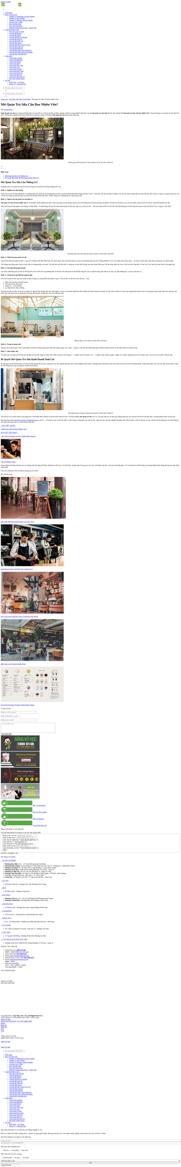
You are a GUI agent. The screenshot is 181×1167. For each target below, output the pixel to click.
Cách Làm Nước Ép (16, 116)
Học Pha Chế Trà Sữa (16, 74)
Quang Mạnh (8, 152)
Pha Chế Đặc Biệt (15, 67)
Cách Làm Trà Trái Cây (17, 120)
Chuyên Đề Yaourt (15, 86)
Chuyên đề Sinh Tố (15, 82)
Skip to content (6, 45)
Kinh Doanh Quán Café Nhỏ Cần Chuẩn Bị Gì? (17, 612)
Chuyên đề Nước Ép (16, 84)
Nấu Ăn (6, 24)
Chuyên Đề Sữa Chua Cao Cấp (19, 88)
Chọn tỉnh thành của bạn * (11, 891)
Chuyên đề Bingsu (15, 76)
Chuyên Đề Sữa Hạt (16, 91)
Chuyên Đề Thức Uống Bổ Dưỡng (21, 95)
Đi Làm (17, 31)
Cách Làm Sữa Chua (16, 108)
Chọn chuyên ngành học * (11, 883)
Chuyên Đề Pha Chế (12, 73)
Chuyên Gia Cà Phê (16, 65)
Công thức (8, 99)
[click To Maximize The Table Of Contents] (2, 209)
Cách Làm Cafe (14, 110)
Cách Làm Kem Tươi (16, 114)
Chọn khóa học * (8, 885)
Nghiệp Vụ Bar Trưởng (17, 61)
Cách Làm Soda (14, 106)
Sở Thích (26, 31)
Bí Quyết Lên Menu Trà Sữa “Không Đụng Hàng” (18, 748)
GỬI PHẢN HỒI (6, 777)
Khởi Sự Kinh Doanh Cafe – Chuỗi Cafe (22, 71)
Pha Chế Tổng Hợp (15, 69)
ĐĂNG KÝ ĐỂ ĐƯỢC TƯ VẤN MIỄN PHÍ (16, 1064)
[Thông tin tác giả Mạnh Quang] (11, 501)
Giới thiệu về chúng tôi (8, 1017)
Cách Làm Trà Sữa (15, 112)
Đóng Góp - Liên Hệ (8, 1020)
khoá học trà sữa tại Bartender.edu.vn (26, 463)
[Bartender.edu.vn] (17, 49)
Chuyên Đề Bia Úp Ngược (18, 80)
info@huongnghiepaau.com (19, 1002)
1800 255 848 (5, 1062)
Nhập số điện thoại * (9, 880)
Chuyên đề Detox (15, 78)
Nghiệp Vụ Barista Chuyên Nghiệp (21, 63)
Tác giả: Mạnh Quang (8, 505)
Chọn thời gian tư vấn (10, 887)
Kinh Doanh (7, 31)
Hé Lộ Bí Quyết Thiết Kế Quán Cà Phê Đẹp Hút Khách (19, 659)
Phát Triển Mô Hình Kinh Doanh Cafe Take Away (17, 565)
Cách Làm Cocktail (15, 101)
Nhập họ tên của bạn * (10, 878)
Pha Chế (24, 24)
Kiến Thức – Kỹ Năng (16, 125)
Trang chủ (4, 142)
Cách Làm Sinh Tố (15, 118)
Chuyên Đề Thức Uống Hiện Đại (20, 93)
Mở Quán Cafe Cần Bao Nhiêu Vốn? (13, 707)
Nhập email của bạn (9, 889)
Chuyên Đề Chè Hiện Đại (18, 97)
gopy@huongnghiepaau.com (19, 999)
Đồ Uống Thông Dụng (17, 121)
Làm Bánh (15, 24)
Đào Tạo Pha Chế (11, 58)
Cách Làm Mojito (15, 105)
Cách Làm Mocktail (15, 103)
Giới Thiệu (8, 56)
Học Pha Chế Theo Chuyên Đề (19, 142)
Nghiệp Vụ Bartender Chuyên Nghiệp (22, 59)
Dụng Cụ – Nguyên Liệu (17, 127)
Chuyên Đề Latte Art (16, 89)
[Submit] (6, 133)
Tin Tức (7, 123)
